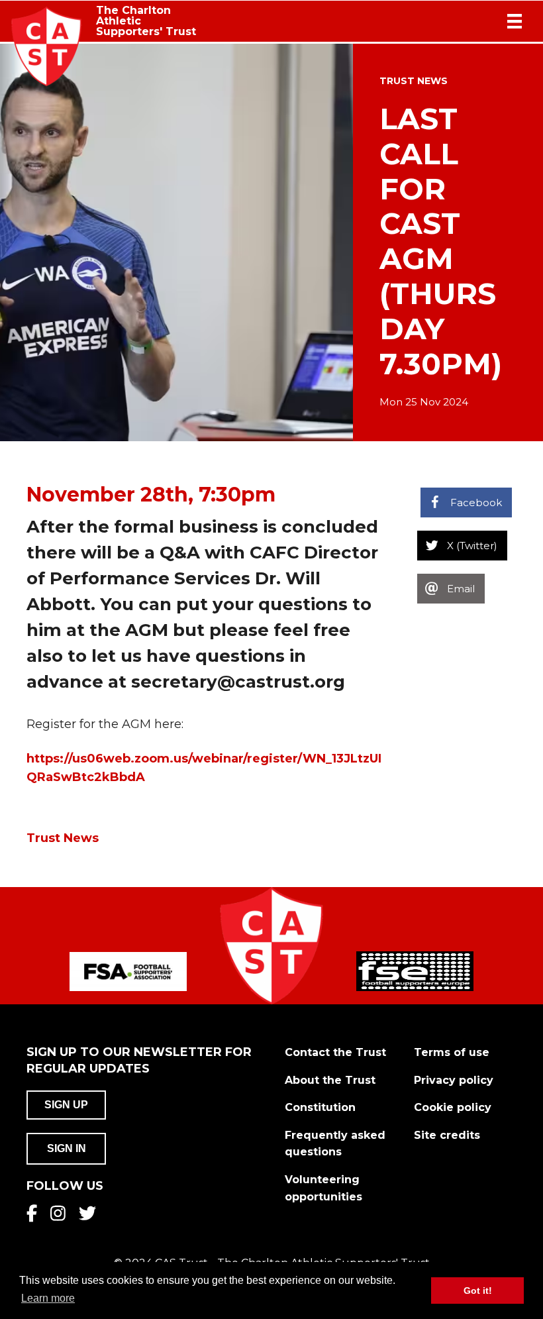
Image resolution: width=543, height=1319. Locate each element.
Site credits (447, 1135)
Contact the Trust (335, 1052)
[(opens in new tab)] (128, 970)
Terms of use (451, 1052)
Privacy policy (453, 1080)
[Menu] (514, 21)
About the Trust (330, 1080)
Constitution (320, 1107)
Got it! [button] (478, 1290)
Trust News (413, 81)
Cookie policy (452, 1107)
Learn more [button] (48, 1298)
